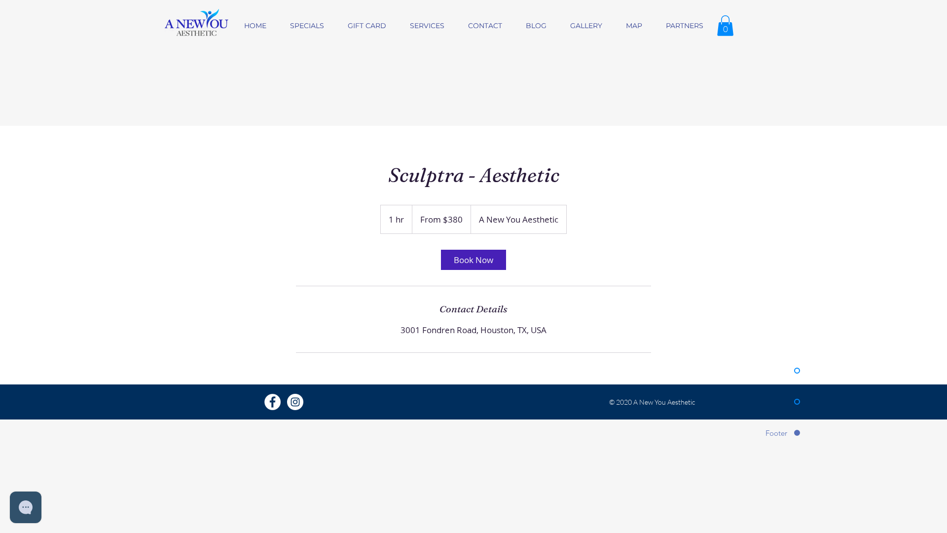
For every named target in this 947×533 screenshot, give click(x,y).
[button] (725, 25)
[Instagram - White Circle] (295, 402)
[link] (473, 260)
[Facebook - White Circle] (272, 402)
